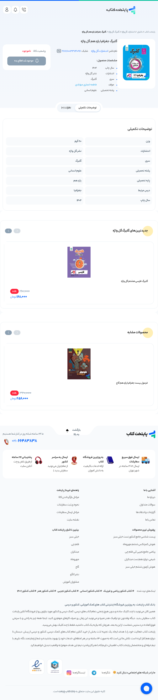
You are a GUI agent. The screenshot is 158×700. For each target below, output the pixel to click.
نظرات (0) (66, 108)
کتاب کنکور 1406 (25, 591)
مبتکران (75, 552)
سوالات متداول (147, 505)
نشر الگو (74, 574)
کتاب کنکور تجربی (66, 591)
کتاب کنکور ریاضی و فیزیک (117, 591)
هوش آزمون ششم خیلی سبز (140, 567)
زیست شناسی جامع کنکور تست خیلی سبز (134, 537)
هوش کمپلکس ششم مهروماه (139, 544)
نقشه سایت (73, 520)
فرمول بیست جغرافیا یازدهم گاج (132, 383)
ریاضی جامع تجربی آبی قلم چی (140, 552)
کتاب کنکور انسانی (90, 591)
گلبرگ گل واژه (114, 32)
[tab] (87, 107)
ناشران (140, 32)
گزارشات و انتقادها (145, 512)
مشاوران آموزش (71, 582)
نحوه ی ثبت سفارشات (68, 505)
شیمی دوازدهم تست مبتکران (139, 559)
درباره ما (151, 497)
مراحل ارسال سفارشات (68, 512)
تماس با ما (150, 520)
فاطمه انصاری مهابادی (86, 85)
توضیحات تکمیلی (87, 108)
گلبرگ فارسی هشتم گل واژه (134, 281)
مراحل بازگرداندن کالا (69, 497)
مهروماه (75, 559)
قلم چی (75, 544)
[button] (17, 231)
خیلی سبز (74, 537)
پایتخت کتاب (150, 32)
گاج (77, 567)
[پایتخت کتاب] (121, 10)
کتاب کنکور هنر (46, 591)
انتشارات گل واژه (128, 32)
